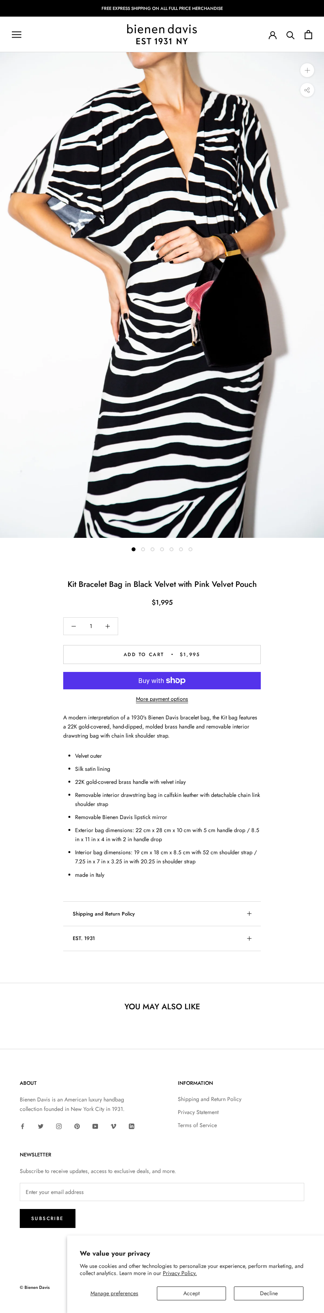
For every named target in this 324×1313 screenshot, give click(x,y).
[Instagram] (59, 1126)
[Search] (290, 34)
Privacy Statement (198, 1112)
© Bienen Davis (35, 1287)
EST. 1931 (84, 938)
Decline (269, 1293)
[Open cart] (308, 34)
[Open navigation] (16, 34)
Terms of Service (197, 1125)
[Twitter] (40, 1126)
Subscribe (47, 1218)
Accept (191, 1293)
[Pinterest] (77, 1126)
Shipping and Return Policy (104, 914)
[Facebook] (22, 1126)
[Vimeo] (113, 1126)
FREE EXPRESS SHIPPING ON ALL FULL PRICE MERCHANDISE (162, 8)
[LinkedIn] (131, 1126)
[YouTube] (95, 1126)
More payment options (162, 699)
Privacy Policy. (180, 1273)
